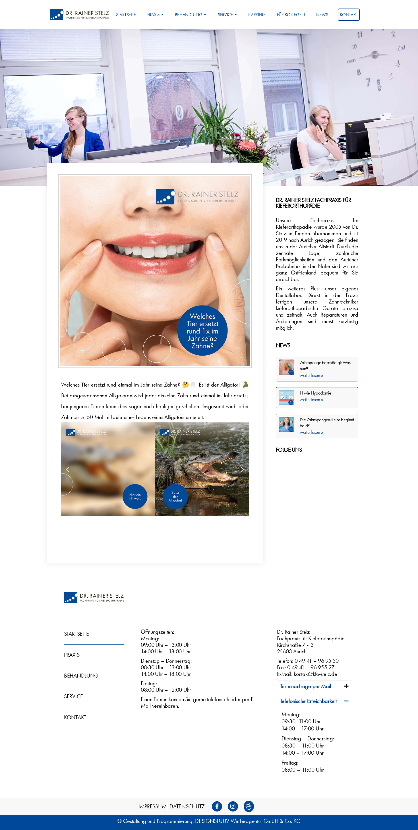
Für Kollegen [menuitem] (291, 14)
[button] (67, 469)
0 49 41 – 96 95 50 (317, 660)
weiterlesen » (311, 375)
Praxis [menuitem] (153, 14)
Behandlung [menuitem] (188, 14)
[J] (250, 806)
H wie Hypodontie (315, 393)
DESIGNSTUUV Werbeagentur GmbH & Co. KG (248, 820)
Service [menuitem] (225, 14)
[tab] (314, 686)
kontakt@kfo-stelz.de (315, 673)
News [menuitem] (322, 14)
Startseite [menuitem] (126, 14)
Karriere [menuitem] (257, 14)
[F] (218, 806)
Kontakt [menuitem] (349, 14)
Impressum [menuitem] (152, 806)
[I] (234, 806)
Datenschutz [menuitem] (187, 806)
